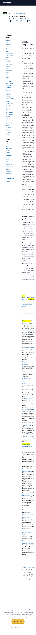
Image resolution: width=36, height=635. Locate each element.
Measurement (9, 167)
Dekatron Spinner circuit (28, 525)
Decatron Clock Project (28, 446)
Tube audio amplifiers (28, 301)
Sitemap (8, 181)
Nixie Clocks (30, 297)
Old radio (24, 299)
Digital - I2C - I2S (10, 73)
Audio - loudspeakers (9, 52)
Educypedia (7, 3)
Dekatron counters (27, 471)
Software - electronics (9, 172)
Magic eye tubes (26, 366)
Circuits (8, 157)
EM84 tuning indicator (28, 347)
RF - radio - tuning (9, 124)
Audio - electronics (9, 48)
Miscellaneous (10, 99)
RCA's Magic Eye (26, 422)
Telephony (8, 127)
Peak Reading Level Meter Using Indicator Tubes (28, 409)
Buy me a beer (18, 621)
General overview (8, 95)
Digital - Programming (9, 78)
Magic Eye (25, 362)
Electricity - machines (9, 86)
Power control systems (9, 104)
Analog (8, 40)
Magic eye (25, 364)
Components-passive (9, 61)
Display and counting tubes (28, 533)
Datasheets (9, 164)
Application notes (9, 149)
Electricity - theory (9, 91)
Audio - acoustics (8, 43)
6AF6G (24, 323)
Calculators (9, 155)
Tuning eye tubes (26, 425)
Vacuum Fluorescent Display (27, 305)
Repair (7, 169)
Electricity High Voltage (9, 82)
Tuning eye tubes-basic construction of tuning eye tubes (28, 438)
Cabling (8, 152)
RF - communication (10, 120)
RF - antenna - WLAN (10, 115)
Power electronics (9, 109)
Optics (7, 101)
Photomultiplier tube (27, 541)
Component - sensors (9, 65)
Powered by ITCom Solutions (18, 627)
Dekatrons (25, 449)
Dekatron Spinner (26, 495)
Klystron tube (25, 536)
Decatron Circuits (26, 469)
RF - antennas (9, 112)
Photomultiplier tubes (28, 543)
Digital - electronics (9, 69)
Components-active (9, 56)
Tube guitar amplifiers (28, 303)
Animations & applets (10, 145)
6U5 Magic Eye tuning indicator (28, 331)
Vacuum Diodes (26, 557)
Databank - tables (9, 161)
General (24, 297)
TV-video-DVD (8, 133)
